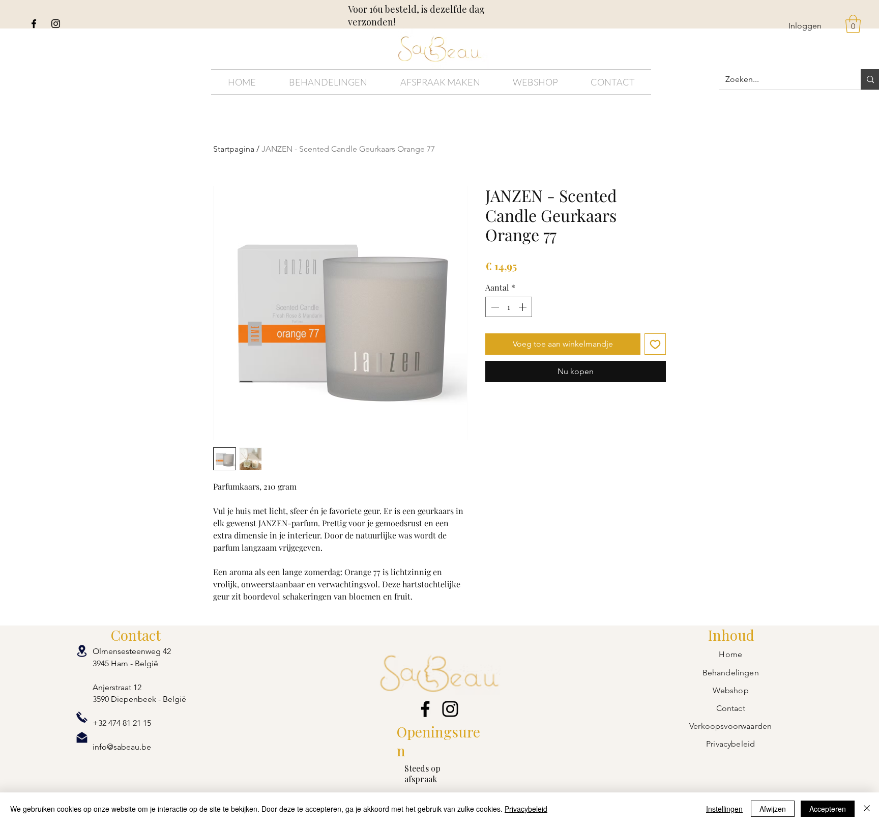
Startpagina (233, 149)
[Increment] (523, 307)
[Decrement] (494, 307)
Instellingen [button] (724, 809)
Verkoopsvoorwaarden (730, 726)
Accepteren (827, 809)
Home (730, 654)
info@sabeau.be (122, 747)
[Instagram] (56, 24)
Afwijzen (772, 809)
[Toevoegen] (655, 344)
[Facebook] (34, 24)
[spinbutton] (508, 307)
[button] (853, 24)
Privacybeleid (526, 809)
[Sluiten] (867, 809)
